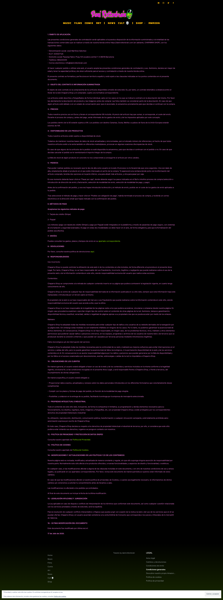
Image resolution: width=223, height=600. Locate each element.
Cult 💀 (51, 578)
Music (50, 559)
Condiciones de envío (155, 566)
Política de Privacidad (81, 440)
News (50, 574)
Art (49, 570)
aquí (92, 251)
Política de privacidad (155, 581)
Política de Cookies (80, 450)
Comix (50, 566)
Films (50, 563)
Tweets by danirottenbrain (124, 553)
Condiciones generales (155, 569)
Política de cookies (154, 577)
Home (50, 555)
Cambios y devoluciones (156, 562)
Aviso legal (150, 558)
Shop (50, 582)
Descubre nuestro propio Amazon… (160, 573)
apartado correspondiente (109, 241)
